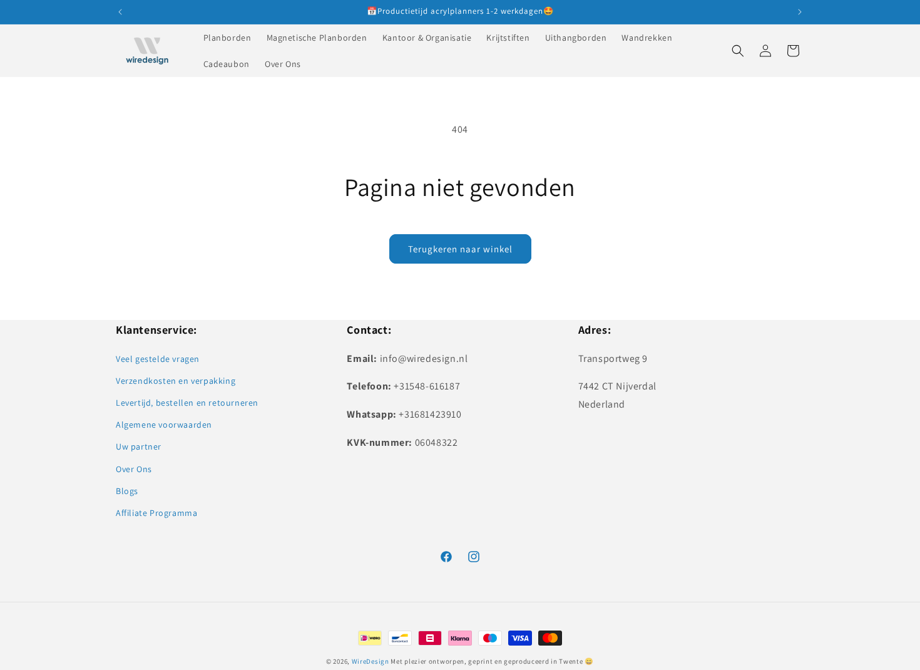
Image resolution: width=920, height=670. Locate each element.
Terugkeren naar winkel (460, 249)
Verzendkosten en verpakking (175, 380)
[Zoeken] (738, 50)
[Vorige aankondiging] (120, 12)
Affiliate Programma (156, 512)
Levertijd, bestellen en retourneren (187, 402)
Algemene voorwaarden (164, 424)
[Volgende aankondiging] (800, 12)
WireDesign (370, 661)
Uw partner (138, 446)
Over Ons (134, 469)
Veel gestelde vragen (158, 358)
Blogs (127, 491)
